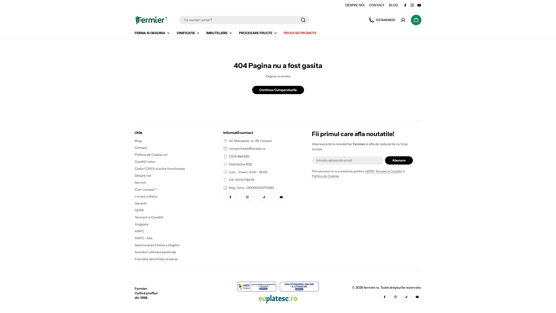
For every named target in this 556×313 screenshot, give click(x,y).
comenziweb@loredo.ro (247, 149)
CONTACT (377, 5)
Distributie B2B (240, 164)
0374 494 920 (239, 156)
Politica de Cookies (325, 176)
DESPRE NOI (355, 5)
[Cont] (403, 20)
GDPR (369, 171)
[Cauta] (303, 20)
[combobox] (244, 20)
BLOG (393, 5)
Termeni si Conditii (388, 171)
